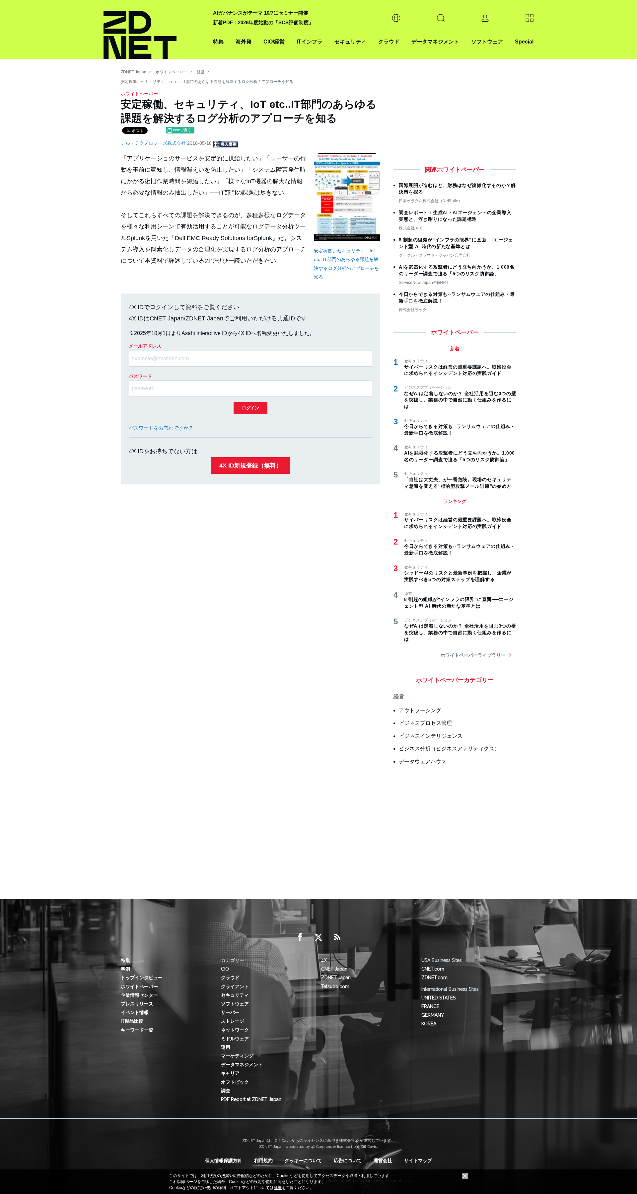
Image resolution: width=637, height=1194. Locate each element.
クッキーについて (303, 1160)
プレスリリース (137, 1003)
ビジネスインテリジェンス (430, 736)
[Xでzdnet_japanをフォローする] (318, 937)
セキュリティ (350, 41)
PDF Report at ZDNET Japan (251, 1099)
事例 (125, 969)
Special (524, 41)
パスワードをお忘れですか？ (161, 428)
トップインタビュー (142, 977)
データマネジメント (435, 41)
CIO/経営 (274, 41)
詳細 (278, 1187)
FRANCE (430, 1006)
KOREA (428, 1023)
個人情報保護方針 (223, 1160)
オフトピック (235, 1082)
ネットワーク (235, 1030)
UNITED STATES (438, 997)
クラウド (388, 41)
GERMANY (432, 1015)
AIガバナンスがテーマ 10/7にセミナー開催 (260, 13)
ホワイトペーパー (171, 72)
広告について (348, 1160)
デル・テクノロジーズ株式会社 (154, 143)
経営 (201, 72)
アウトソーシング (420, 710)
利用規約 (263, 1160)
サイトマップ (418, 1160)
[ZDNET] (154, 29)
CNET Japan (334, 969)
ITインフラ (309, 41)
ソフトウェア (487, 41)
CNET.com (432, 969)
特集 (218, 41)
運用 (225, 1047)
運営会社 (383, 1160)
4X (324, 960)
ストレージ (232, 1021)
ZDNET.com (434, 977)
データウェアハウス (423, 761)
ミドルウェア (235, 1038)
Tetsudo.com (335, 986)
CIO (225, 969)
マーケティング (237, 1056)
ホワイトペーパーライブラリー (473, 655)
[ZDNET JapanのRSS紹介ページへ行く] (337, 937)
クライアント (235, 986)
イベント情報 (135, 1012)
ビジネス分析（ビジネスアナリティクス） (449, 748)
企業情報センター (139, 995)
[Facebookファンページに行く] (300, 937)
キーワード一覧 (137, 1030)
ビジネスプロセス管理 (425, 723)
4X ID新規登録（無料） (250, 465)
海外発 (243, 41)
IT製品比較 (132, 1021)
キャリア (230, 1073)
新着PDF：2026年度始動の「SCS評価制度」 (263, 22)
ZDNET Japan (133, 72)
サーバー (230, 1012)
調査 (225, 1090)
